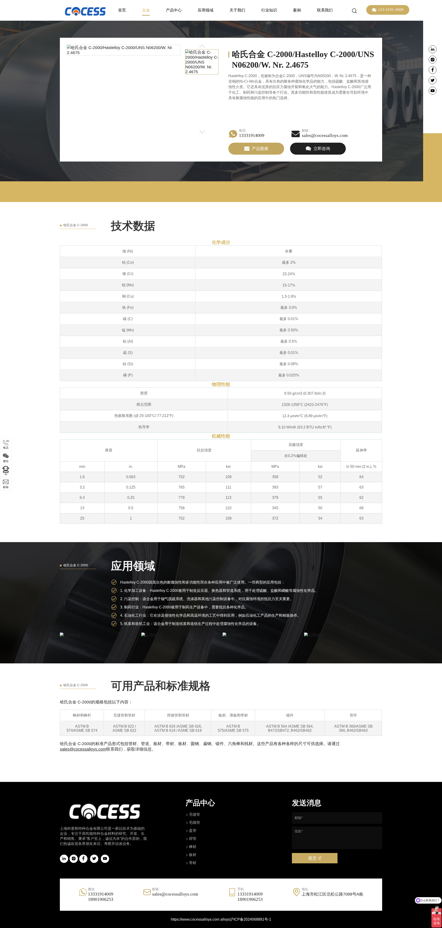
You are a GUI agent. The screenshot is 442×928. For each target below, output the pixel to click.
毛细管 (194, 822)
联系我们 (325, 10)
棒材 (192, 847)
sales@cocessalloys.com (325, 135)
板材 (192, 855)
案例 (297, 10)
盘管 (192, 831)
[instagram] (432, 60)
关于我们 (237, 10)
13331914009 (251, 135)
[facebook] (432, 70)
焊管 (192, 839)
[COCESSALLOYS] (85, 11)
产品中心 (174, 10)
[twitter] (432, 80)
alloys (225, 919)
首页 (122, 10)
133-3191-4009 (391, 9)
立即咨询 (321, 148)
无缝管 (194, 814)
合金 (146, 10)
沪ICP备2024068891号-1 (250, 919)
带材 (192, 863)
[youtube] (432, 91)
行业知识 (269, 10)
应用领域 (205, 10)
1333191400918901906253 (100, 896)
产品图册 (259, 148)
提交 (313, 858)
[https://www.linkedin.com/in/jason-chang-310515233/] (432, 49)
